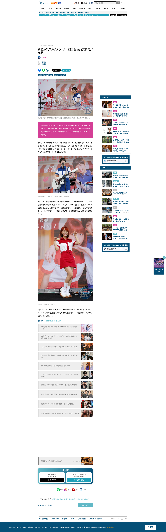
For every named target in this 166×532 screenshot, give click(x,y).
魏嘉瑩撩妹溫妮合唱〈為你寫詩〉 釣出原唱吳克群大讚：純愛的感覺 (60, 337)
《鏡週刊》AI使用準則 (95, 519)
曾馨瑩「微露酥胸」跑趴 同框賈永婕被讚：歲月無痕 (59, 385)
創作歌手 (62, 75)
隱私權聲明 (110, 527)
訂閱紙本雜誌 (122, 15)
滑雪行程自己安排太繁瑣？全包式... (121, 211)
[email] (126, 519)
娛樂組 (44, 62)
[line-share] (43, 70)
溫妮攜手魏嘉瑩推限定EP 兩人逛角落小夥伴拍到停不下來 (60, 328)
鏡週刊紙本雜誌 (57, 499)
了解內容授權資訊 (83, 499)
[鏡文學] (84, 3)
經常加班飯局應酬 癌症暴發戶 (51, 461)
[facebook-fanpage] (118, 519)
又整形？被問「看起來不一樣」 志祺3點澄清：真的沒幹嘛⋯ (59, 375)
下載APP (72, 519)
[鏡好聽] (75, 3)
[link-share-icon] (47, 70)
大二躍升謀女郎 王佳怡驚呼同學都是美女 (55, 366)
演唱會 (40, 75)
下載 (84, 490)
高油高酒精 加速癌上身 (120, 193)
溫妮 (51, 75)
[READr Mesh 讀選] (91, 3)
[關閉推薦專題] (164, 257)
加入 (61, 490)
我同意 (150, 527)
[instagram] (122, 519)
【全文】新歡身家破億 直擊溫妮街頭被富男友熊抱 (59, 347)
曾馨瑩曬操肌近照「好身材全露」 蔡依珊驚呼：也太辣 (60, 413)
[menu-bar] (124, 3)
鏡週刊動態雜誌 (69, 499)
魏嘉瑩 (56, 75)
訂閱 (76, 490)
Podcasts (113, 15)
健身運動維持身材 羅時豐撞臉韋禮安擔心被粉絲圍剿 (59, 394)
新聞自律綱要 (81, 519)
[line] (113, 519)
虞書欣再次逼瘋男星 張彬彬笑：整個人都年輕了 (57, 404)
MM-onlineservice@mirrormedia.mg (66, 522)
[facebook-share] (39, 70)
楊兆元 (44, 64)
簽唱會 (46, 75)
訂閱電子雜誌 (55, 519)
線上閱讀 (85, 505)
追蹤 (69, 490)
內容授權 (64, 519)
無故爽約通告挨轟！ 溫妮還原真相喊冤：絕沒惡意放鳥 (60, 356)
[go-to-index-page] (43, 3)
